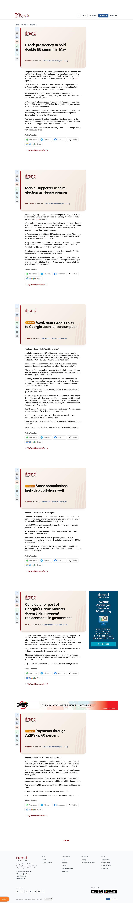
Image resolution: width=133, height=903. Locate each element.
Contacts (64, 865)
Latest (44, 860)
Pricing (83, 860)
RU (115, 899)
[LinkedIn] (39, 891)
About (63, 860)
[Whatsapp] (17, 891)
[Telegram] (35, 891)
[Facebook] (22, 891)
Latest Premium (47, 862)
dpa (75, 78)
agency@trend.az (20, 878)
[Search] (79, 15)
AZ (111, 899)
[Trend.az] (22, 15)
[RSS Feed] (43, 891)
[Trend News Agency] (21, 858)
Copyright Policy (106, 865)
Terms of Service (106, 860)
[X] (26, 891)
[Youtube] (30, 891)
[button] (17, 29)
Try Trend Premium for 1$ (37, 150)
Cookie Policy (105, 868)
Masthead (65, 862)
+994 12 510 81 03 (21, 876)
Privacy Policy (105, 862)
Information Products (88, 862)
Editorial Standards (67, 868)
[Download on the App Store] (97, 891)
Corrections (65, 871)
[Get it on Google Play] (110, 891)
